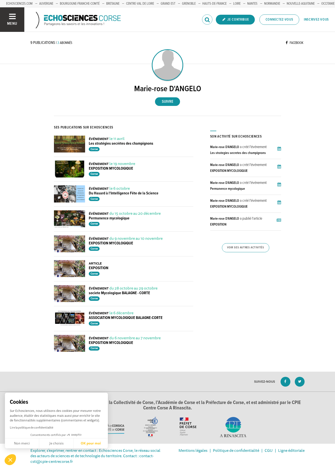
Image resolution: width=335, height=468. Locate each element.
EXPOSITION (98, 268)
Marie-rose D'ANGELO (224, 147)
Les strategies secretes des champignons (238, 153)
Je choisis (56, 443)
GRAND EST (168, 3)
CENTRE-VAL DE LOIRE (140, 3)
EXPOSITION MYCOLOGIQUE (111, 168)
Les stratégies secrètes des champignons (121, 143)
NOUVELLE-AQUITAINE (301, 3)
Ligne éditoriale (291, 450)
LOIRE (237, 3)
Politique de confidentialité (236, 450)
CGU (269, 450)
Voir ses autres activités (245, 248)
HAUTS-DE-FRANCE (214, 3)
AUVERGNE (46, 3)
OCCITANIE (328, 3)
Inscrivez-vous (316, 19)
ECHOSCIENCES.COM (19, 3)
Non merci (22, 443)
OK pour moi (91, 443)
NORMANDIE (272, 3)
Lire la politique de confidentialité (31, 427)
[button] (10, 460)
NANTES (252, 3)
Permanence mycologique (109, 218)
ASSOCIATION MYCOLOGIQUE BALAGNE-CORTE (126, 317)
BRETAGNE (112, 3)
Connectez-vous (279, 19)
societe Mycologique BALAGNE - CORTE (119, 293)
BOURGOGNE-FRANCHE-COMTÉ (80, 3)
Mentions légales (193, 450)
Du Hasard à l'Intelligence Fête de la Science (123, 193)
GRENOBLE (189, 3)
